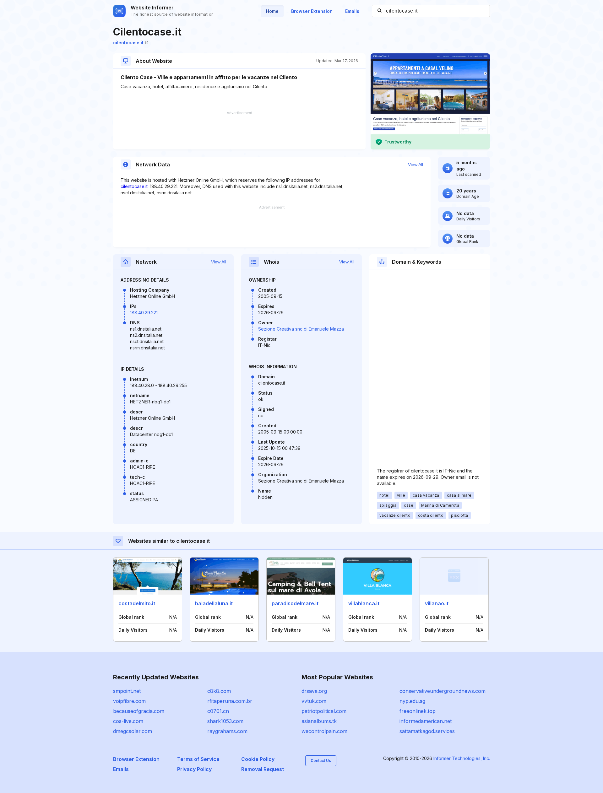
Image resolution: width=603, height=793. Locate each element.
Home (272, 11)
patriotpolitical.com (324, 711)
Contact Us (321, 760)
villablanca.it (363, 603)
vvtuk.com (314, 701)
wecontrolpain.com (324, 731)
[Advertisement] (239, 130)
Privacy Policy (194, 769)
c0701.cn (218, 711)
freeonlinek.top (417, 711)
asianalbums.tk (319, 721)
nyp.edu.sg (412, 701)
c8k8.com (219, 691)
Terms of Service (198, 759)
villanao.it (436, 603)
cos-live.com (128, 721)
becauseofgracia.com (138, 711)
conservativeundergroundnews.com (442, 691)
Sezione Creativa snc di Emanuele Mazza (301, 329)
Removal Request (262, 769)
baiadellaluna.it (214, 603)
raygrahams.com (227, 731)
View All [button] (415, 164)
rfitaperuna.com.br (229, 701)
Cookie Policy (257, 759)
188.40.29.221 (144, 312)
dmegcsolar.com (132, 731)
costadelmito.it (136, 603)
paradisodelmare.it (295, 603)
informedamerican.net (425, 721)
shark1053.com (225, 721)
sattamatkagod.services (427, 731)
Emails (352, 11)
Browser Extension (312, 11)
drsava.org (314, 691)
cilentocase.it (128, 42)
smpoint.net (127, 691)
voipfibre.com (129, 701)
